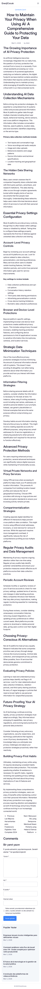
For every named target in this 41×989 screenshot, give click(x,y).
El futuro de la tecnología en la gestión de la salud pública (19, 963)
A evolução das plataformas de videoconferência (15, 975)
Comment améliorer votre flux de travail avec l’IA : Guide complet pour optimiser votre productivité (19, 949)
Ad (5, 880)
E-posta (6, 889)
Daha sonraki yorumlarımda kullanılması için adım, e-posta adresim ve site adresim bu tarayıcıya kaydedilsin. (20, 910)
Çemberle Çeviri (20, 10)
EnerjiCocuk (8, 3)
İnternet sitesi (8, 899)
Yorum (6, 856)
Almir (28, 43)
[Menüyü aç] (38, 3)
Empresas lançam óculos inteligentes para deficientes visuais (20, 936)
